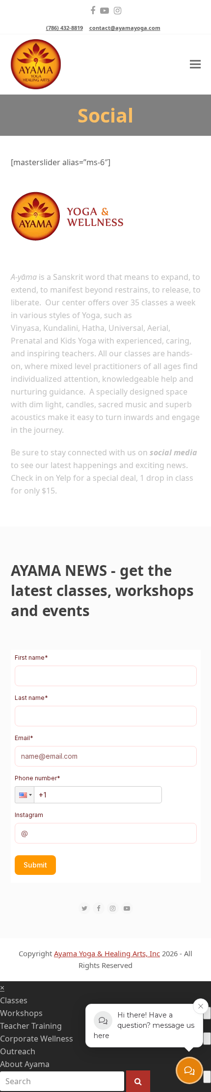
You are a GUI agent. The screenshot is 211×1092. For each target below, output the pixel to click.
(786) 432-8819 (64, 27)
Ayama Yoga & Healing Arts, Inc (107, 953)
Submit (35, 865)
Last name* (31, 697)
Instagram (29, 815)
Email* (24, 738)
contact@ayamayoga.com (124, 27)
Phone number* (37, 778)
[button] (195, 64)
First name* (31, 657)
